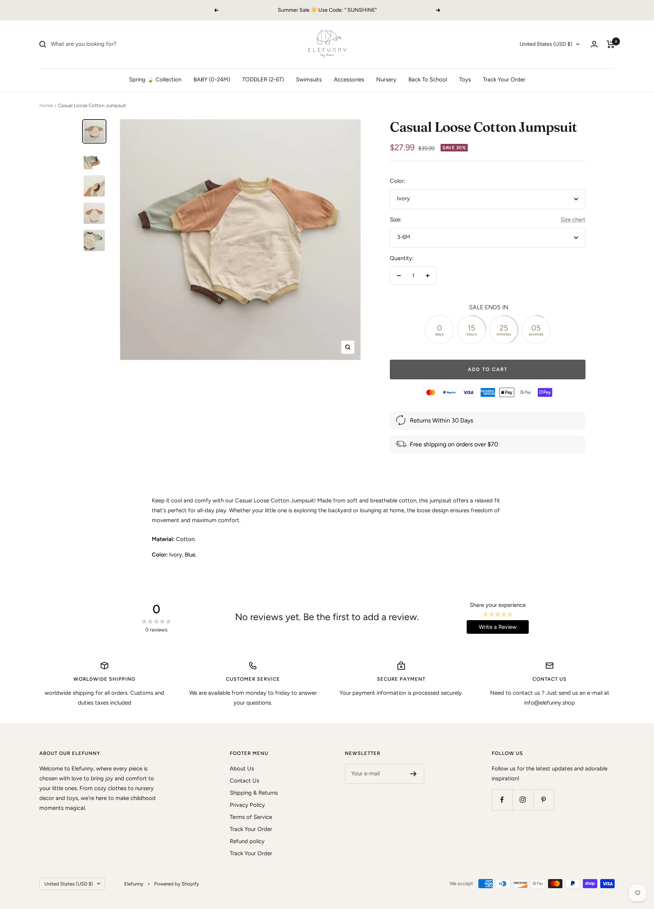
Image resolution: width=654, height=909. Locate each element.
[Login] (594, 44)
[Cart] (611, 44)
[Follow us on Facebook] (502, 799)
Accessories (349, 79)
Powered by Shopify (176, 884)
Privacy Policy (247, 804)
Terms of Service (251, 817)
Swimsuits (309, 79)
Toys (465, 79)
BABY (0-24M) (211, 79)
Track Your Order (504, 79)
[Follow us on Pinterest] (543, 799)
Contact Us (244, 780)
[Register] (413, 773)
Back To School (427, 79)
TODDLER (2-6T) (263, 79)
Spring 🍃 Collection (155, 79)
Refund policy (247, 841)
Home (46, 105)
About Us (242, 768)
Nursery (386, 79)
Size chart (573, 219)
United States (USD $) (546, 44)
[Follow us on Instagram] (522, 799)
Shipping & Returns (254, 792)
